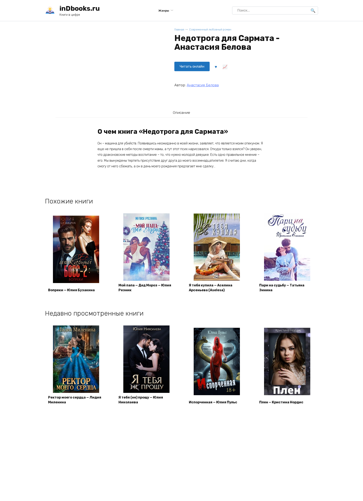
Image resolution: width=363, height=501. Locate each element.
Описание (181, 112)
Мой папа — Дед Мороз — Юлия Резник (144, 287)
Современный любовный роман (210, 29)
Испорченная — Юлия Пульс (213, 402)
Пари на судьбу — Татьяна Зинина (281, 287)
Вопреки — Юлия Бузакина (71, 290)
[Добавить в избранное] (216, 67)
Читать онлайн (192, 66)
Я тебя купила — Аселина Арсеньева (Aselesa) (210, 287)
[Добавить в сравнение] (225, 67)
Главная (179, 29)
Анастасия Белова (203, 85)
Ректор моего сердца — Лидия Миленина (74, 399)
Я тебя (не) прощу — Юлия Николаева (140, 399)
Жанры (163, 10)
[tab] (181, 112)
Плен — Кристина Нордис (281, 402)
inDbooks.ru (79, 8)
